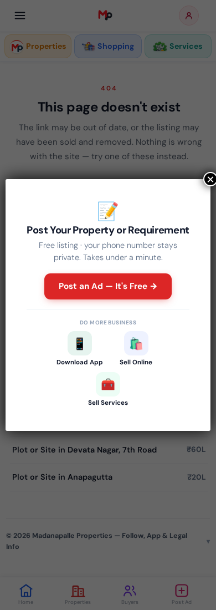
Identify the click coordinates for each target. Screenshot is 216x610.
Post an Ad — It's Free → (108, 286)
